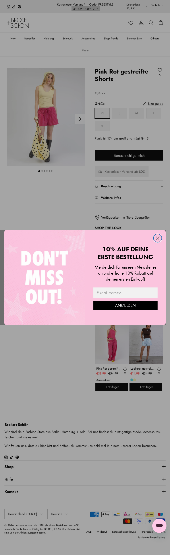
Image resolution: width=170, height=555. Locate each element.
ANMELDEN (125, 305)
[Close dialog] (157, 238)
